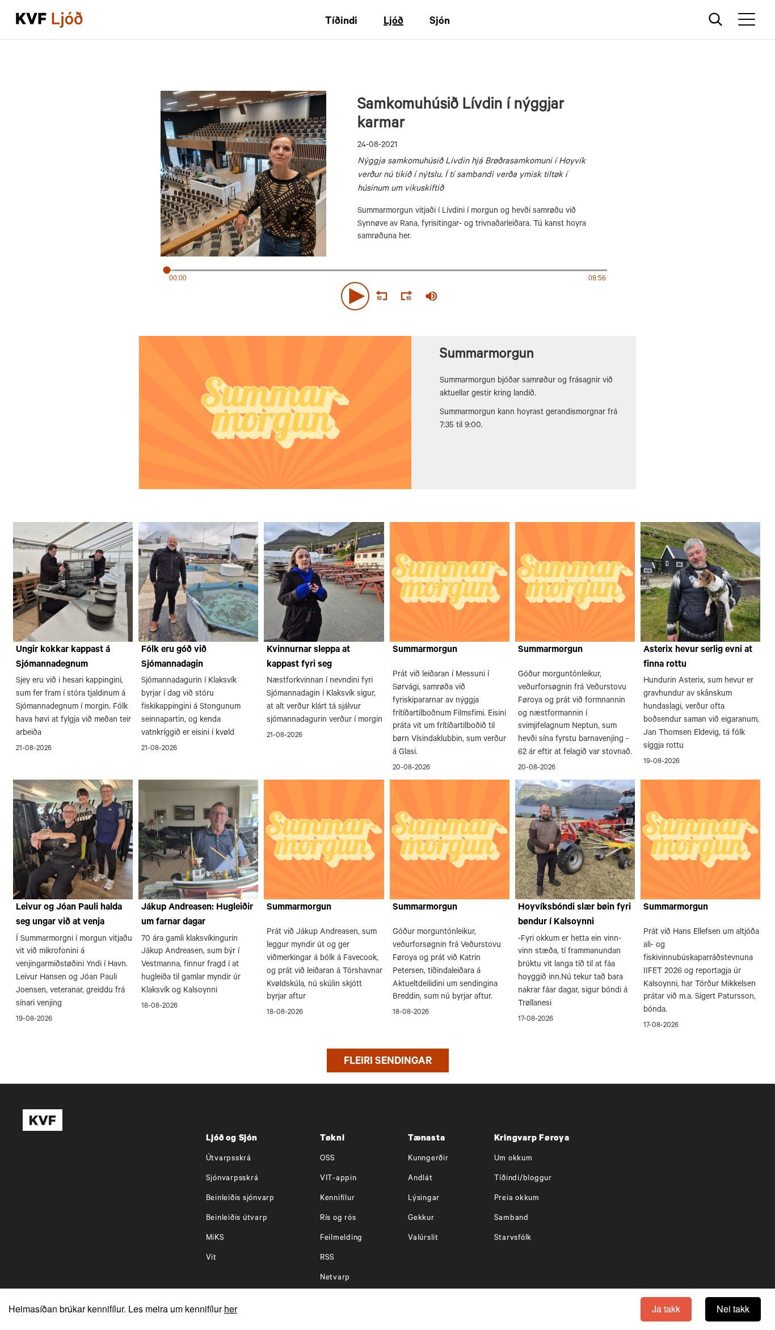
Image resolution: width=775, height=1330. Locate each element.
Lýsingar (424, 1198)
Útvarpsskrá (228, 1159)
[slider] (484, 296)
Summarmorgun (425, 650)
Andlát (420, 1179)
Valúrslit (423, 1238)
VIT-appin (338, 1179)
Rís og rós (338, 1218)
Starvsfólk (513, 1238)
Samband (511, 1218)
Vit (211, 1258)
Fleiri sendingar (388, 1062)
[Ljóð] (76, 19)
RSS (327, 1258)
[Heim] (31, 19)
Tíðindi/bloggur (523, 1179)
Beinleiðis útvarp (237, 1218)
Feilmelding (341, 1238)
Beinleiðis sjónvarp (240, 1198)
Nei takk (733, 1308)
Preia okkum (517, 1198)
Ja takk (666, 1308)
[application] (387, 294)
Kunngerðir (428, 1159)
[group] (431, 296)
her (230, 1308)
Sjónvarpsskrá (232, 1179)
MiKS (215, 1238)
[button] (355, 296)
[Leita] (715, 19)
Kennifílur (337, 1198)
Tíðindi (341, 22)
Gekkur (421, 1218)
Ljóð (393, 22)
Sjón (439, 22)
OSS (327, 1159)
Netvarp (335, 1278)
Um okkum (513, 1159)
